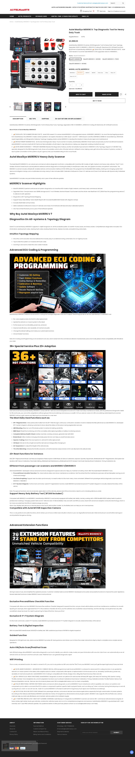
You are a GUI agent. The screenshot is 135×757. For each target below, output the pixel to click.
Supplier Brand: (73, 37)
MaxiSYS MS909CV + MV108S (92, 59)
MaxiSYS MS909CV (75, 59)
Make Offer (106, 94)
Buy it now (97, 101)
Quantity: (72, 81)
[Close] (37, 745)
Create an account (119, 11)
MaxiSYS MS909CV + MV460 (77, 63)
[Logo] (19, 9)
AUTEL (83, 37)
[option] (38, 64)
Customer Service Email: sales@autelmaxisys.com (92, 3)
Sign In (110, 11)
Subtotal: (72, 89)
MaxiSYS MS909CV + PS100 (111, 59)
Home (11, 22)
